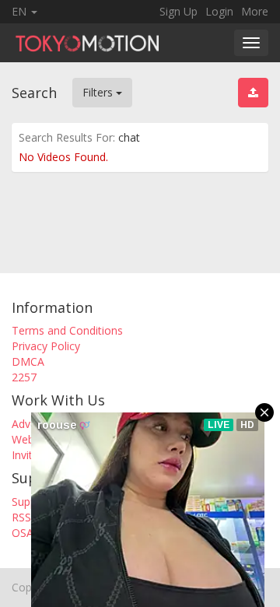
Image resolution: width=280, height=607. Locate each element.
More (254, 11)
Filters (99, 92)
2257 (24, 377)
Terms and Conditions (67, 330)
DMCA (28, 361)
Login (219, 11)
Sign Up (178, 11)
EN (21, 11)
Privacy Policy (46, 346)
